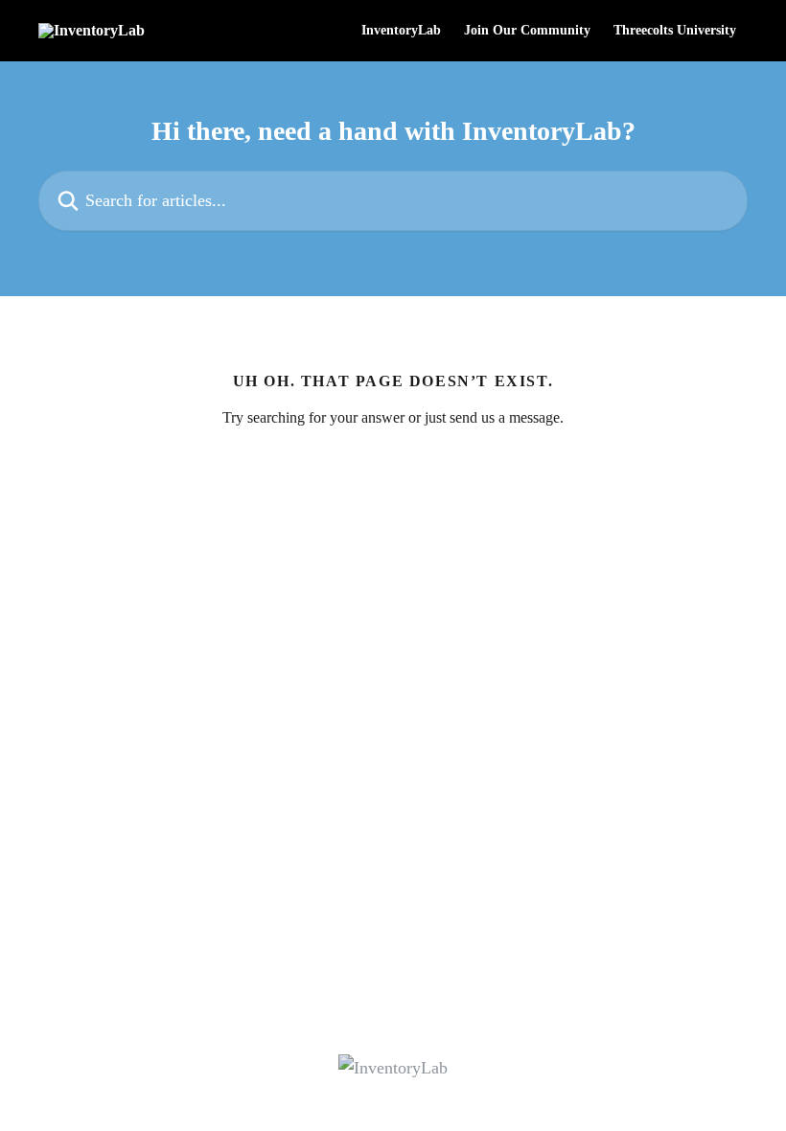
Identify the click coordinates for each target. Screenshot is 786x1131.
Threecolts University (674, 30)
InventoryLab (401, 30)
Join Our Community (527, 30)
